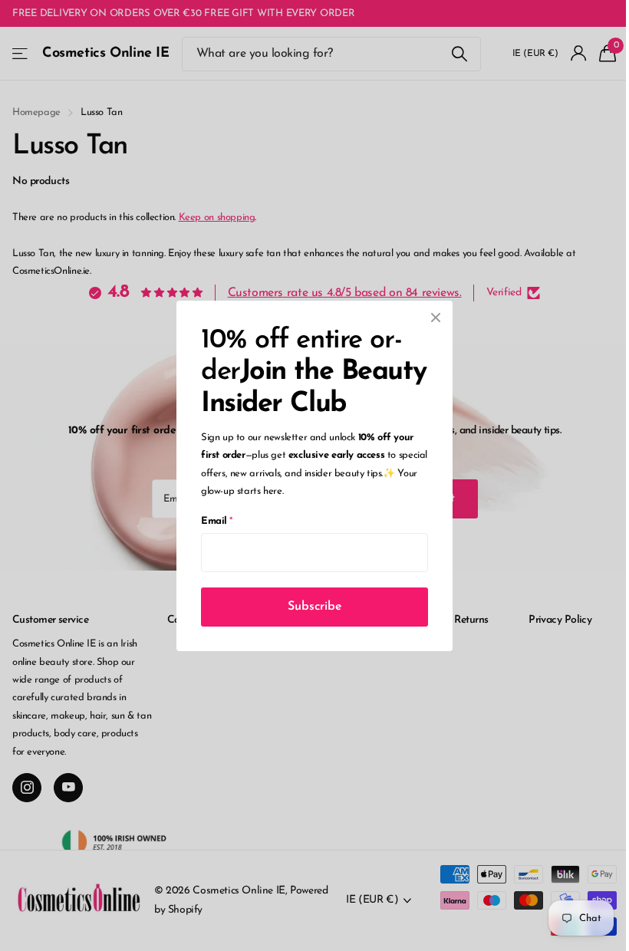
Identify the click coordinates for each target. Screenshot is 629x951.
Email (216, 520)
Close (436, 317)
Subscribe (315, 606)
